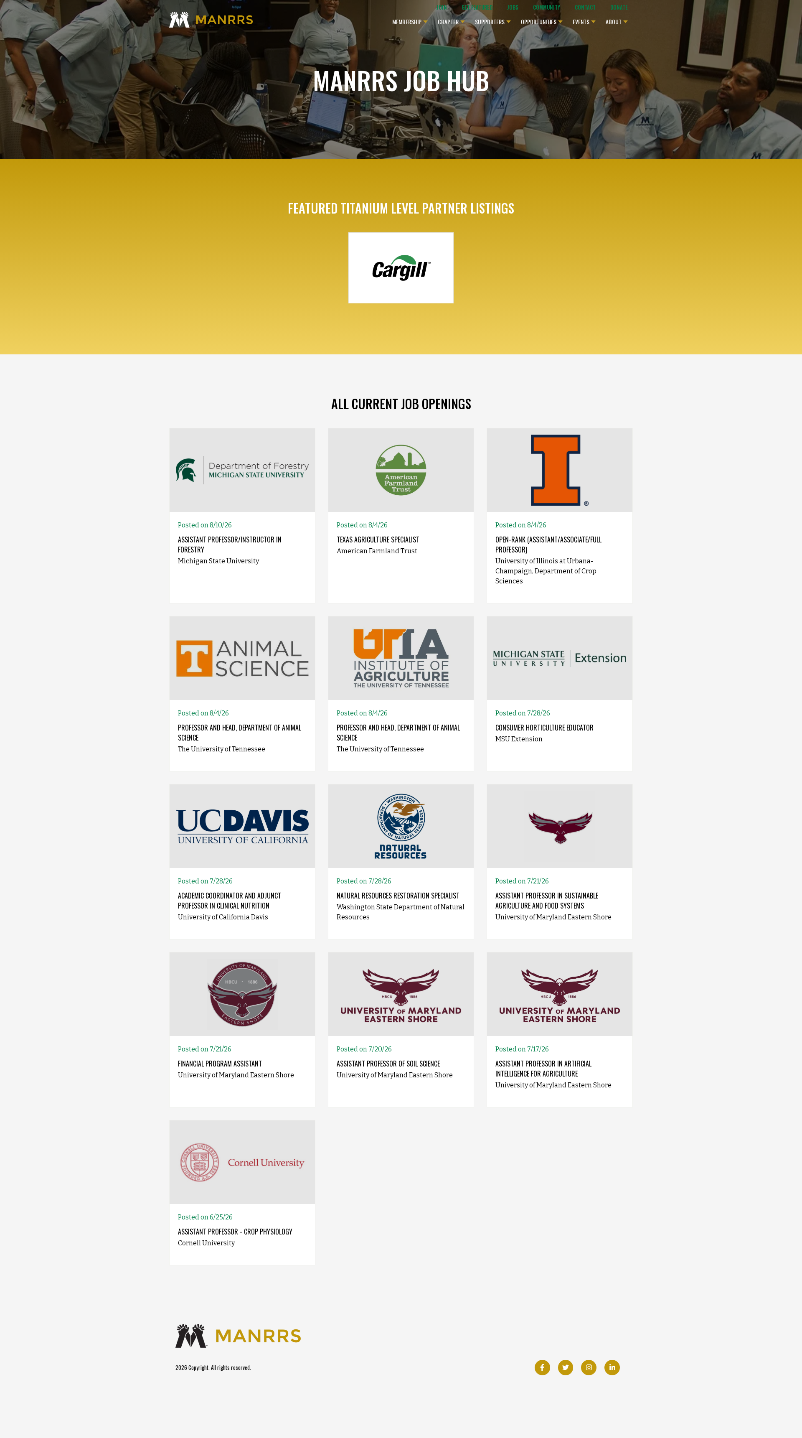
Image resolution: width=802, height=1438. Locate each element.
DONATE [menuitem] (619, 7)
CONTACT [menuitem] (585, 7)
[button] (410, 19)
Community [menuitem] (546, 7)
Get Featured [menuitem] (477, 7)
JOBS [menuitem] (512, 7)
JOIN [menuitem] (442, 7)
